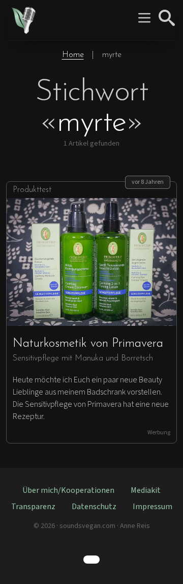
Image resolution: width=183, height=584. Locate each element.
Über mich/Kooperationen (68, 490)
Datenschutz (94, 506)
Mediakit (146, 490)
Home (73, 55)
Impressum (152, 506)
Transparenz (33, 506)
